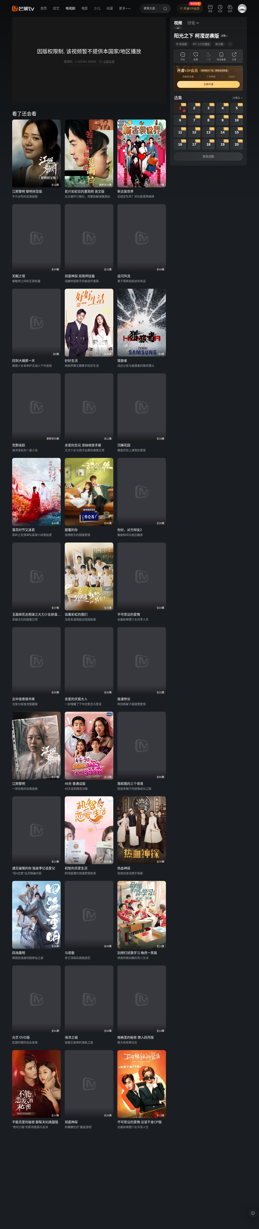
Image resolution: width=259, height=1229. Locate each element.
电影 (84, 8)
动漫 (109, 8)
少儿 (97, 8)
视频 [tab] (178, 23)
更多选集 (208, 156)
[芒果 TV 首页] (23, 8)
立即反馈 (109, 61)
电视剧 (70, 8)
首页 (43, 8)
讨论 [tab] (191, 23)
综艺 (56, 8)
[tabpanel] (208, 97)
